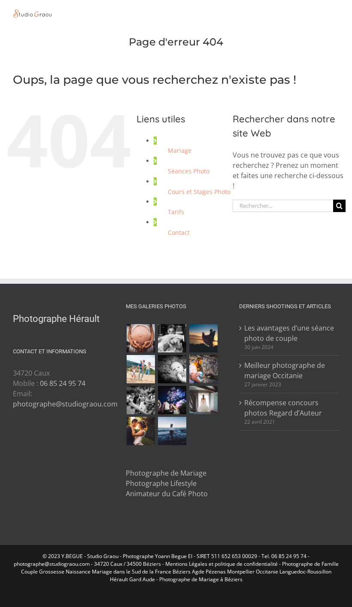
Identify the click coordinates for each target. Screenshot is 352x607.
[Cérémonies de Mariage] (172, 338)
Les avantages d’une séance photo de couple (289, 333)
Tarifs (176, 212)
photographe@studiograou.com (65, 404)
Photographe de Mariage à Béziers (201, 579)
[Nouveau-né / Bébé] (172, 369)
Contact (179, 232)
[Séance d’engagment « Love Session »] (203, 338)
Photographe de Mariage (166, 473)
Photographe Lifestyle (161, 483)
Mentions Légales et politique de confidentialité (221, 564)
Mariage (179, 150)
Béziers (182, 571)
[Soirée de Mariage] (172, 400)
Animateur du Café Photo (167, 493)
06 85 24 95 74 (62, 383)
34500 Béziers (144, 564)
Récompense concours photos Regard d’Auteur (283, 408)
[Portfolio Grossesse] (140, 338)
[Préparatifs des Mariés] (203, 400)
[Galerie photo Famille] (140, 369)
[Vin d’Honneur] (140, 400)
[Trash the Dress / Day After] (172, 431)
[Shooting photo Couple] (203, 369)
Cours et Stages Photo (199, 192)
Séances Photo (188, 171)
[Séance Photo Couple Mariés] (140, 431)
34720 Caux (108, 564)
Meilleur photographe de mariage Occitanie (284, 370)
